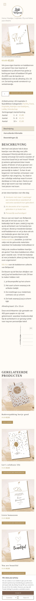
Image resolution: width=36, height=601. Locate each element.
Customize (9, 597)
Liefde (4, 109)
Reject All (26, 597)
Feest (31, 104)
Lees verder (7, 422)
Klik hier (5, 264)
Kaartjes (10, 18)
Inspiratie (18, 18)
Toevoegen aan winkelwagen (21, 93)
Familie (25, 104)
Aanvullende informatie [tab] (13, 133)
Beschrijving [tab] (8, 129)
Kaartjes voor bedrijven (19, 106)
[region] (18, 588)
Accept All (18, 593)
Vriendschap (12, 109)
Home (4, 18)
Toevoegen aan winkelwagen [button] (13, 472)
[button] (4, 4)
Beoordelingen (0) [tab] (11, 138)
